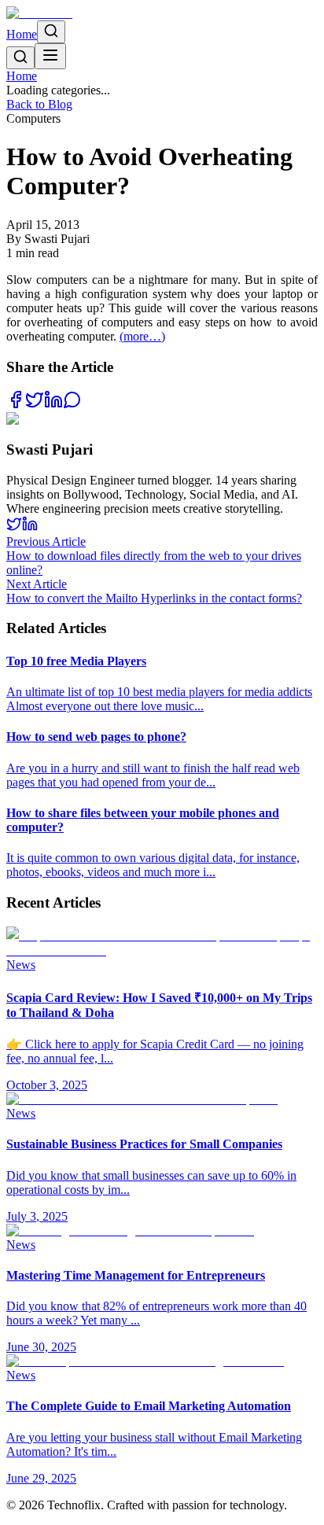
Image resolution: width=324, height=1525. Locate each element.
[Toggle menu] (50, 56)
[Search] (51, 31)
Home (21, 34)
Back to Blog (39, 104)
